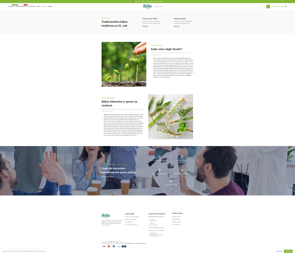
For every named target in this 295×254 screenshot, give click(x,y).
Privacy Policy (130, 243)
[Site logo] (147, 6)
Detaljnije (279, 251)
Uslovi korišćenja (176, 224)
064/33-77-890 (154, 225)
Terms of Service (139, 243)
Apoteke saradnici (176, 216)
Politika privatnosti (176, 221)
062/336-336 (276, 6)
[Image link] (106, 215)
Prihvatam (288, 251)
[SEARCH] (268, 6)
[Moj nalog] (282, 6)
